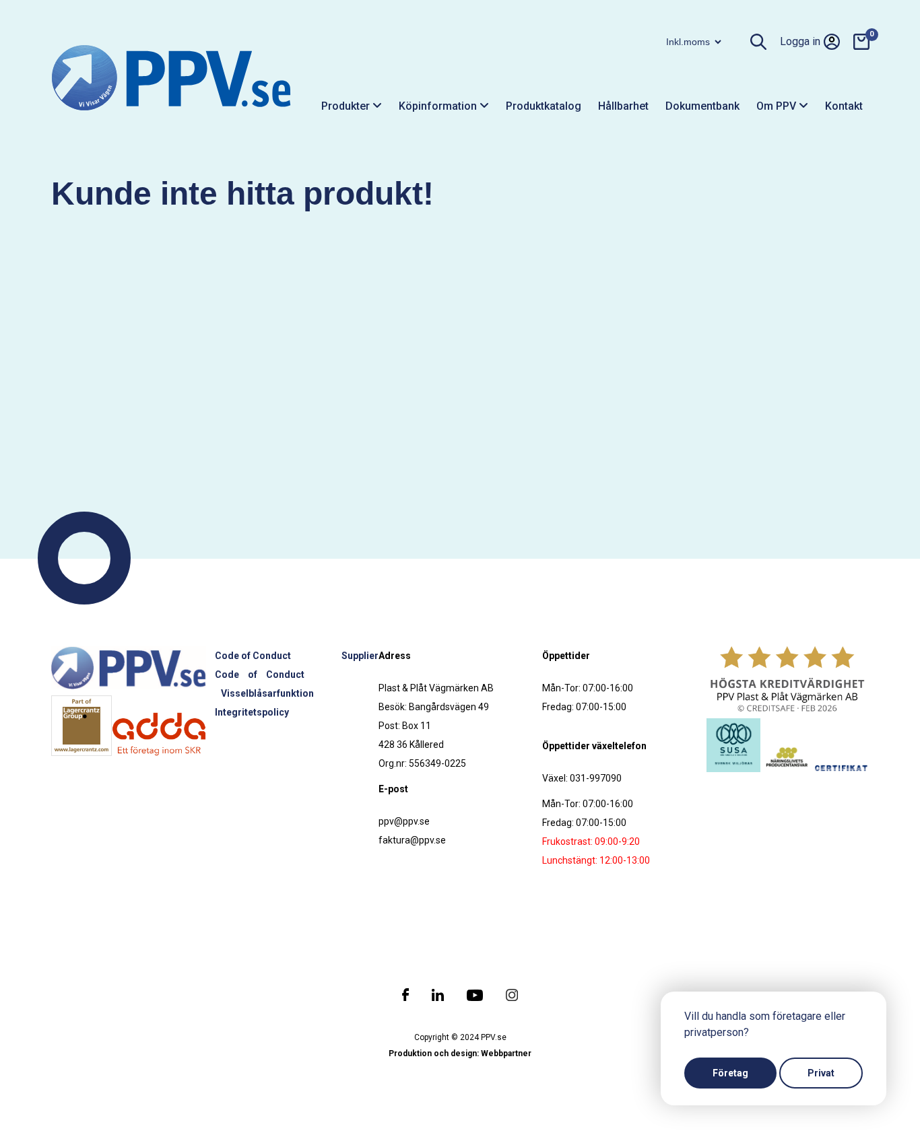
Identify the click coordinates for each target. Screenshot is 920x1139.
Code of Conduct (253, 655)
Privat (821, 1073)
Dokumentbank (702, 106)
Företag (730, 1073)
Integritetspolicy (252, 712)
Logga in (800, 41)
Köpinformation (439, 106)
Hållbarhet (623, 106)
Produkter (346, 106)
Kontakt (844, 106)
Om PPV (777, 106)
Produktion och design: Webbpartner (460, 1053)
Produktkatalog (543, 106)
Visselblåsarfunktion (267, 693)
